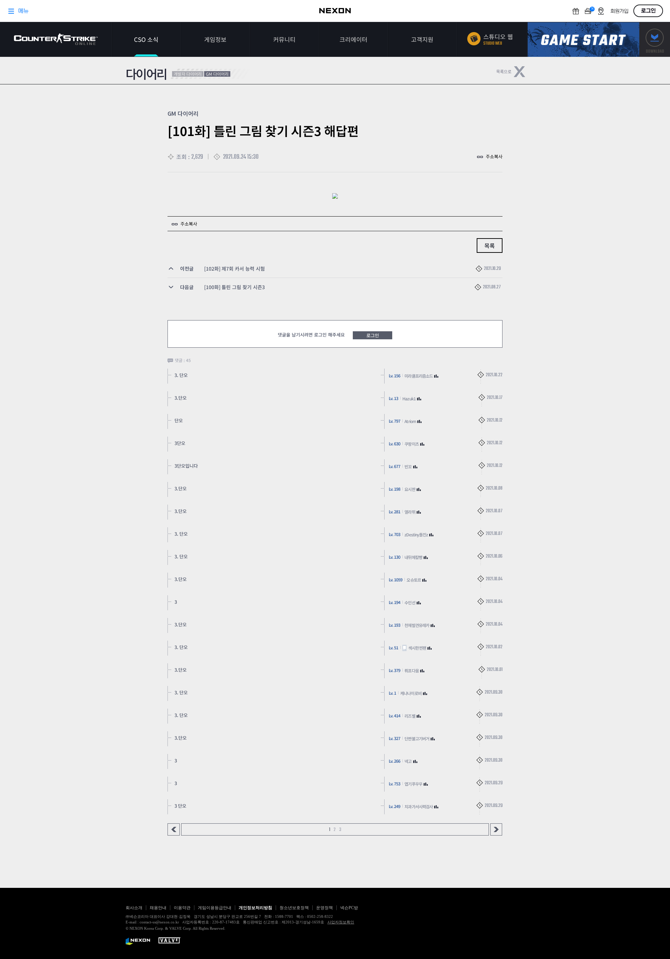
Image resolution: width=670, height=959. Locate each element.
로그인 (372, 335)
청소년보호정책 (294, 907)
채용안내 (158, 907)
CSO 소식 (146, 39)
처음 (174, 829)
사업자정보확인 (340, 922)
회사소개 (134, 907)
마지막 (496, 829)
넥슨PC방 (349, 907)
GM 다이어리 (217, 74)
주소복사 (494, 156)
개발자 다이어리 (188, 74)
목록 (489, 245)
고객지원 (422, 39)
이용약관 (182, 907)
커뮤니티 (284, 39)
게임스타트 (583, 39)
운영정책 (324, 907)
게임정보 (215, 39)
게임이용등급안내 (214, 907)
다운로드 (654, 39)
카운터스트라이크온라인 (56, 39)
